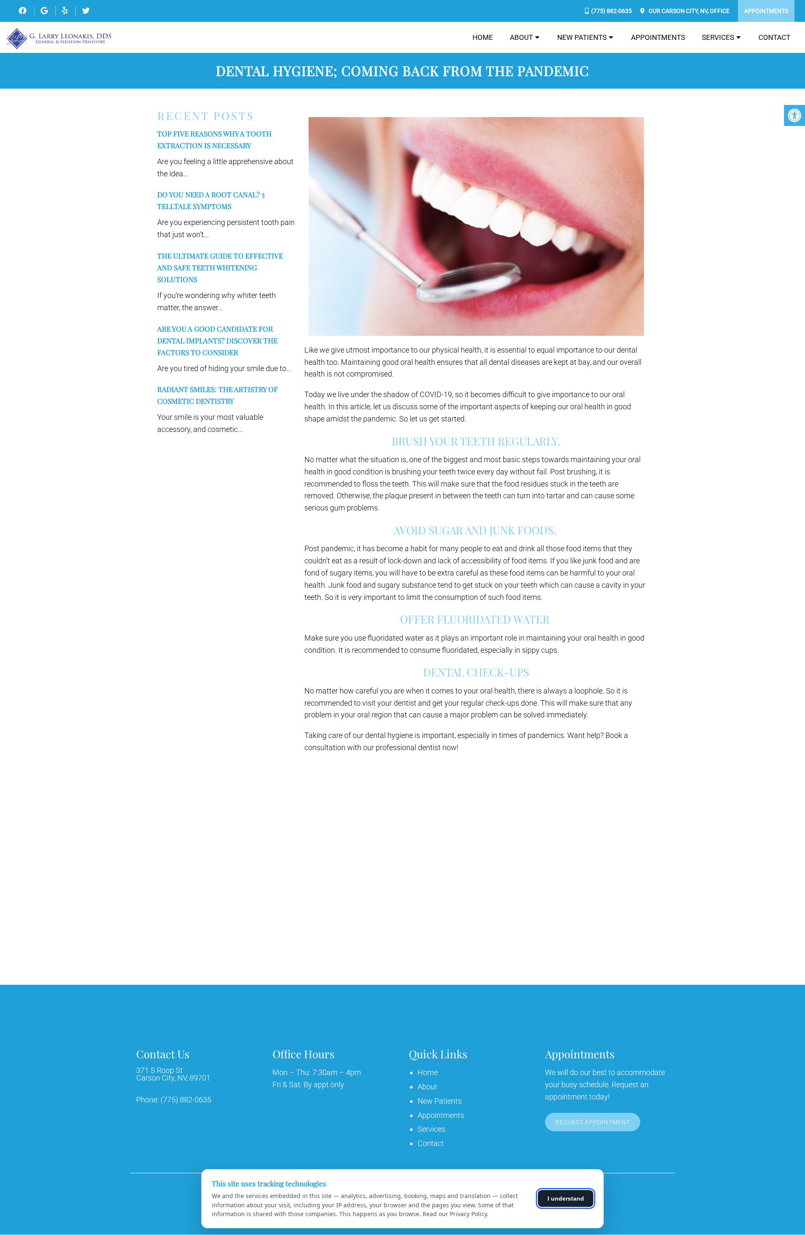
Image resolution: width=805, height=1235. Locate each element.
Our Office (688, 11)
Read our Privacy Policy (455, 1214)
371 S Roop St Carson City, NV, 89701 (173, 1074)
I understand (566, 1198)
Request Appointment (593, 1122)
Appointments (766, 11)
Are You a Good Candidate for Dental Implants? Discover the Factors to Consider (217, 340)
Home (483, 37)
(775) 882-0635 (611, 11)
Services (718, 37)
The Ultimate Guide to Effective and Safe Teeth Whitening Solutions (220, 267)
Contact (774, 37)
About (521, 37)
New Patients (582, 37)
